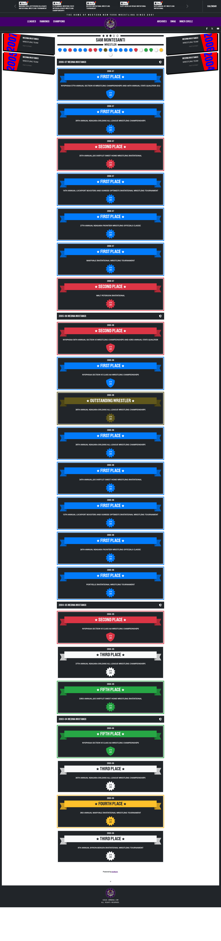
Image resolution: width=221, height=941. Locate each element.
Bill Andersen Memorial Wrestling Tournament (133, 7)
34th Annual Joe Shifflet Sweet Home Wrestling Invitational (110, 479)
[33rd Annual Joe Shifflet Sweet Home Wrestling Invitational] (146, 50)
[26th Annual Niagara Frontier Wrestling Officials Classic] (125, 50)
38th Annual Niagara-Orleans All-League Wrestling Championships (110, 409)
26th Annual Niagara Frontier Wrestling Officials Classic (110, 549)
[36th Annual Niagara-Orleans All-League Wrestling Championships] (156, 50)
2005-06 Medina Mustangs (72, 316)
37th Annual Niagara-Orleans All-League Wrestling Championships (110, 663)
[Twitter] (212, 28)
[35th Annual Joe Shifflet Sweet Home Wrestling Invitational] (70, 50)
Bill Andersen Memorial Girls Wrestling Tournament (165, 7)
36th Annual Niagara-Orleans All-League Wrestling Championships (110, 777)
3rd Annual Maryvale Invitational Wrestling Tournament (110, 812)
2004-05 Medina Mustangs (72, 605)
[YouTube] (218, 28)
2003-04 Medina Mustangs (72, 719)
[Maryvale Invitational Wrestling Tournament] (85, 50)
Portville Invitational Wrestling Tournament (110, 584)
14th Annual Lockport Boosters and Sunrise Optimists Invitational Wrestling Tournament (110, 190)
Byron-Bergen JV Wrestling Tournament (96, 7)
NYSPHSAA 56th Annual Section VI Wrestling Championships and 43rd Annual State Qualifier (110, 339)
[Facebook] (206, 28)
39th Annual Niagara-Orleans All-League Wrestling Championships (110, 120)
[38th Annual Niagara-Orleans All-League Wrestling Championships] (105, 50)
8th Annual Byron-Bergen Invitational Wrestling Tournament (110, 847)
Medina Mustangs (31, 38)
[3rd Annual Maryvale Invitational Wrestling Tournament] (161, 50)
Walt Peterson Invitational (110, 295)
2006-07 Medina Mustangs (72, 62)
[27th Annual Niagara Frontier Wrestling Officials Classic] (80, 50)
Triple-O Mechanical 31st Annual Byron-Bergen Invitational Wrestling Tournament (67, 8)
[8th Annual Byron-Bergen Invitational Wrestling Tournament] (110, 55)
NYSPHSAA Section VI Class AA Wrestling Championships (110, 374)
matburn (115, 872)
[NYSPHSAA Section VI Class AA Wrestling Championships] (100, 50)
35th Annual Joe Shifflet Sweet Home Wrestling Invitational (110, 155)
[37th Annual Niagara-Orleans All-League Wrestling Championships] (141, 50)
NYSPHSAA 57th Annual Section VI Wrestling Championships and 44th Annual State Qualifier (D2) (110, 85)
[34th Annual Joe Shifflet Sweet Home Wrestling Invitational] (115, 50)
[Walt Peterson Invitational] (90, 50)
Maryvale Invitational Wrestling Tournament (110, 260)
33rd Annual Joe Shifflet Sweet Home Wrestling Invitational (110, 698)
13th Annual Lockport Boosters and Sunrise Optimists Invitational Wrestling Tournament (110, 514)
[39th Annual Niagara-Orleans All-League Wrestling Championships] (65, 50)
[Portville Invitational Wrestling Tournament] (131, 50)
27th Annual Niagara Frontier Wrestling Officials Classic (110, 225)
